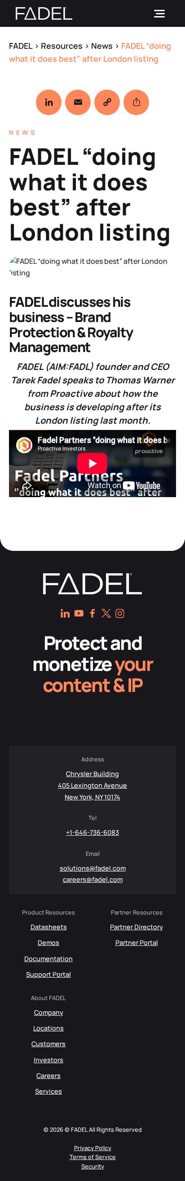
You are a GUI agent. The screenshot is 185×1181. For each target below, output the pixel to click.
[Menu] (159, 13)
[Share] (136, 102)
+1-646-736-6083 (92, 832)
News (23, 132)
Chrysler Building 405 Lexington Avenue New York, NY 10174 (92, 785)
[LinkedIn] (48, 102)
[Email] (77, 102)
